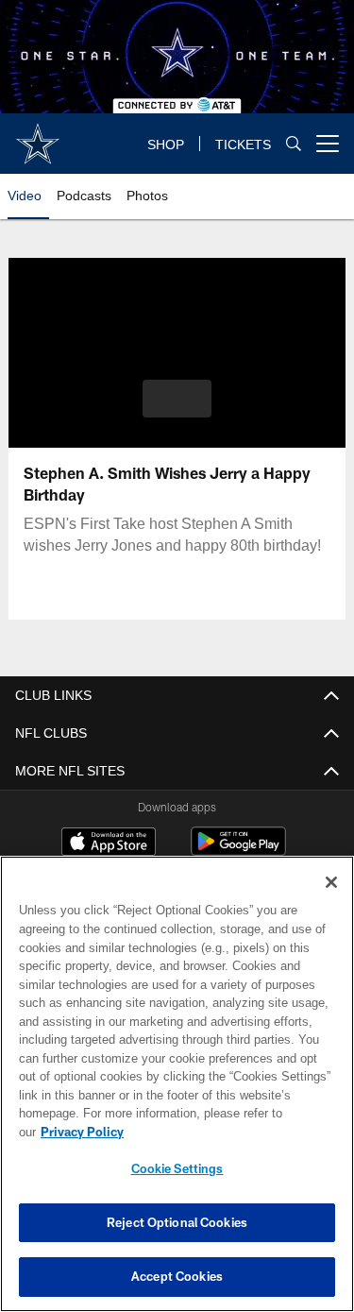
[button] (177, 398)
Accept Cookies (177, 1276)
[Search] (293, 144)
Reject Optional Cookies (177, 1222)
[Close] (331, 901)
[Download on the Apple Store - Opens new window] (108, 843)
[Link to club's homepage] (37, 136)
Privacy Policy (227, 1131)
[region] (177, 1093)
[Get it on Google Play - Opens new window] (238, 850)
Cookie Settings (177, 1168)
